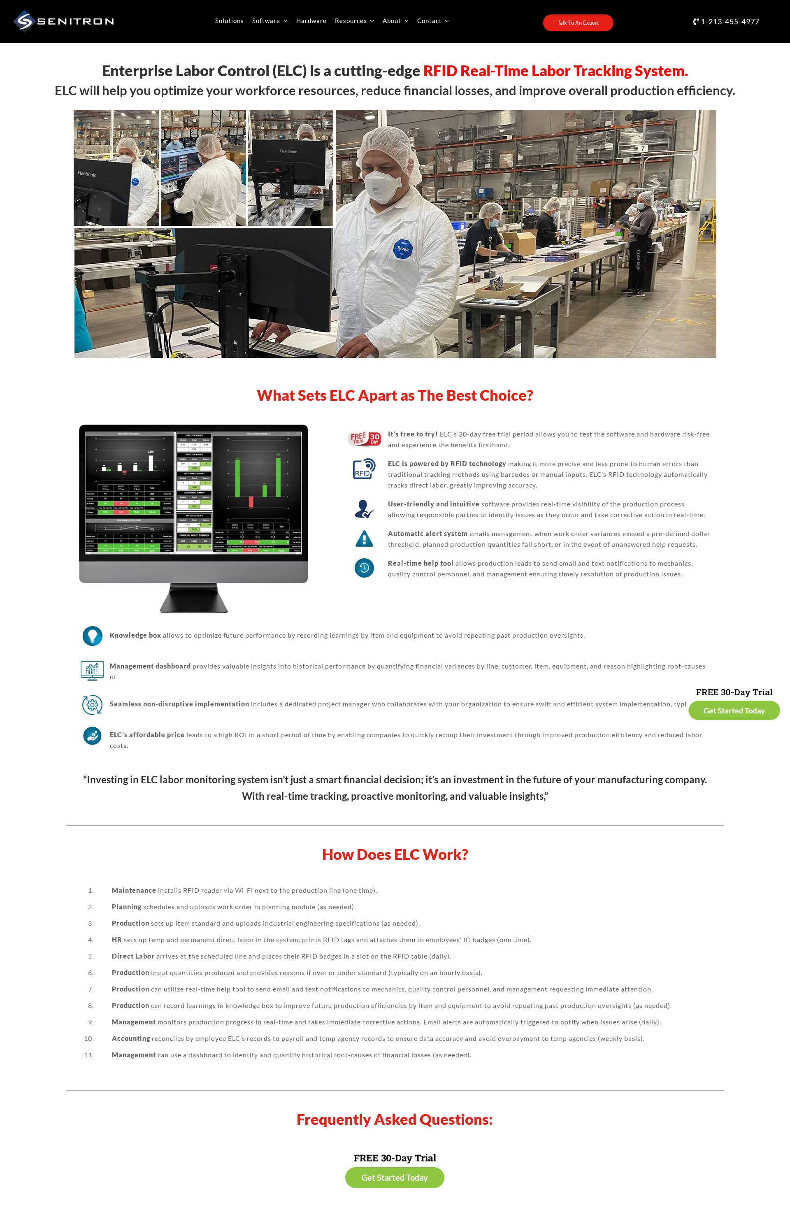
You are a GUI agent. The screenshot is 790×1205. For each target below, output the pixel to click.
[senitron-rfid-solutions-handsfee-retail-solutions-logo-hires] (63, 12)
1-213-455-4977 (729, 21)
